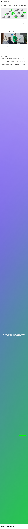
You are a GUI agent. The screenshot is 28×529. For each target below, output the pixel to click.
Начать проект (23, 435)
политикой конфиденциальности (17, 525)
